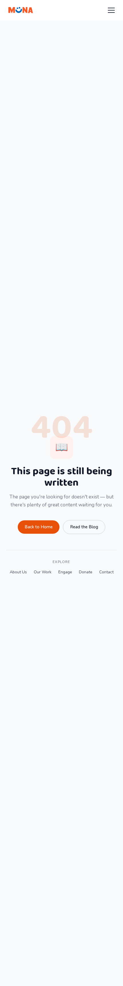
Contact (106, 572)
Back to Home (39, 527)
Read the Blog (84, 527)
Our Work (42, 572)
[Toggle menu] (111, 10)
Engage (65, 572)
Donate (85, 572)
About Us (18, 572)
